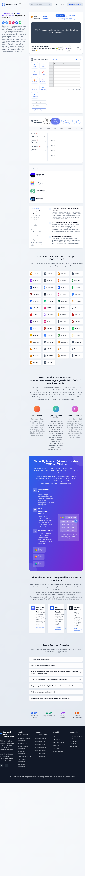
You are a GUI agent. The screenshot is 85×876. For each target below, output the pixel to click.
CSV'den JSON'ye (40, 753)
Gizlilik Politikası (58, 751)
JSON (34, 128)
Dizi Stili (38, 134)
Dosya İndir (77, 121)
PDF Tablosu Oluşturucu (21, 766)
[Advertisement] (14, 65)
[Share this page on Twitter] (6, 22)
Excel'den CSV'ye (40, 745)
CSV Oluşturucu (22, 743)
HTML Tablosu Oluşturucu (22, 760)
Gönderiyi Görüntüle (58, 628)
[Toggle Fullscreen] (80, 59)
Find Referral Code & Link (76, 737)
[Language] (62, 4)
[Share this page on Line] (20, 22)
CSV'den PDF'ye (40, 757)
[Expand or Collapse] (77, 59)
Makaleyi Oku (40, 627)
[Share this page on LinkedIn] (16, 22)
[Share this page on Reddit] (10, 22)
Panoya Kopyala (67, 121)
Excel (41, 128)
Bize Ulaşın (56, 748)
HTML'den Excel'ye (40, 751)
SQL (55, 128)
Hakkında (56, 745)
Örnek (61, 15)
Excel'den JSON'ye (40, 739)
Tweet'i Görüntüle (77, 629)
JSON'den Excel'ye (40, 747)
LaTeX (62, 128)
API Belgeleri (57, 739)
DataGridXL (77, 89)
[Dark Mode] (56, 4)
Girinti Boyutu (38, 146)
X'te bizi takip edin (47, 121)
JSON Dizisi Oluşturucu (25, 757)
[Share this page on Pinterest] (13, 22)
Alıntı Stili (38, 140)
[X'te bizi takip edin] (1, 765)
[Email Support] (6, 765)
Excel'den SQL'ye (40, 741)
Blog (54, 736)
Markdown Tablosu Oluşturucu (24, 740)
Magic (48, 128)
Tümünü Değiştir (39, 110)
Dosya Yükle (71, 15)
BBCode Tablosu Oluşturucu (23, 748)
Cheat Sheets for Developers (75, 742)
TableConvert (19, 777)
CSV (76, 128)
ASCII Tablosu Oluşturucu (22, 752)
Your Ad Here (74, 746)
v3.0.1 (20, 3)
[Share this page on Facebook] (3, 22)
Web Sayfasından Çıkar (66, 19)
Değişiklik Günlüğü (58, 742)
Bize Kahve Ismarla (74, 4)
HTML (69, 128)
